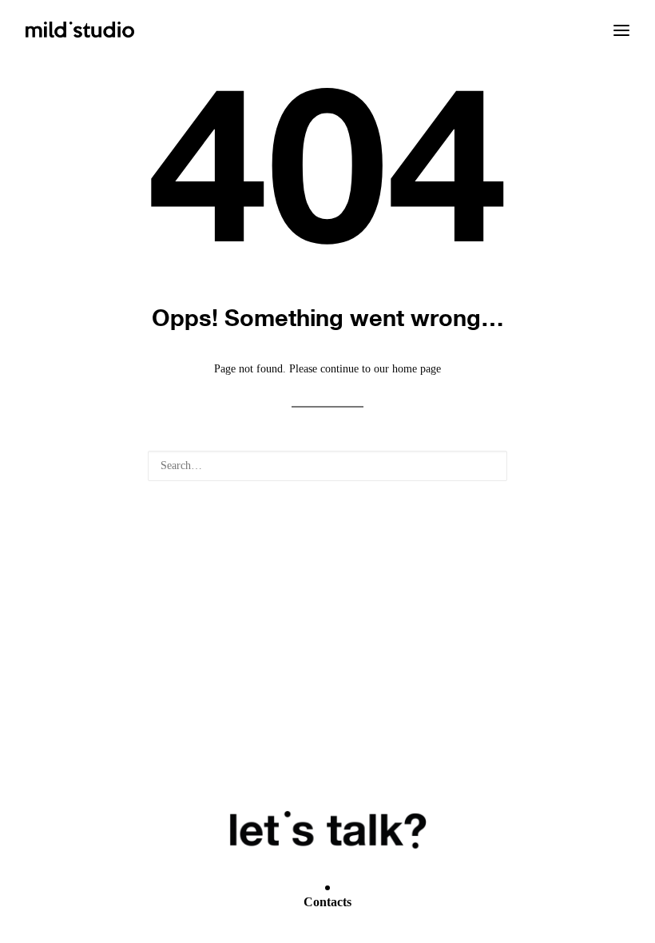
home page (416, 369)
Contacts (327, 902)
